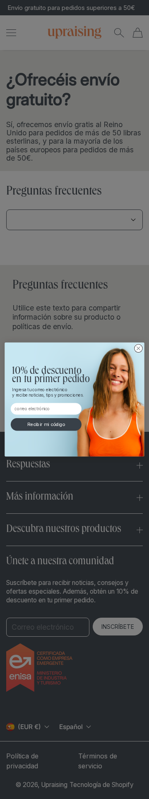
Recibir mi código (46, 425)
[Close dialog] (139, 348)
